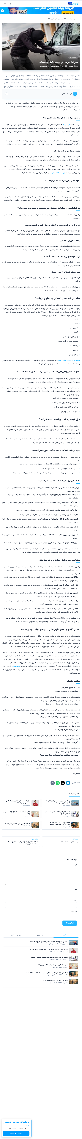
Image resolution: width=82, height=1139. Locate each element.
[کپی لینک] (53, 783)
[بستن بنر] (2, 10)
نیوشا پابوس (43, 66)
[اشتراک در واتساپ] (58, 783)
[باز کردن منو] (5, 3)
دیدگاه (74, 865)
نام (75, 889)
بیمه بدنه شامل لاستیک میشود (69, 360)
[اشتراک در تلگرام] (68, 783)
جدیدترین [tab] (66, 935)
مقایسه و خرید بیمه (16, 1133)
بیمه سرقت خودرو (57, 172)
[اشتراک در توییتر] (63, 783)
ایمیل (74, 900)
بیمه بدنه (72, 58)
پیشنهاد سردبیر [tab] (16, 935)
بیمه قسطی (16, 666)
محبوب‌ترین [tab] (41, 935)
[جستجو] (10, 3)
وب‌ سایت (74, 911)
